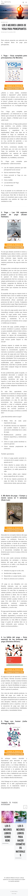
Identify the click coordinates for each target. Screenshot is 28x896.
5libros (16, 891)
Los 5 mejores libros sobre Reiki (7, 833)
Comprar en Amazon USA (14, 88)
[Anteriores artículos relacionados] (21, 807)
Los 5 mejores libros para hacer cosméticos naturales (20, 840)
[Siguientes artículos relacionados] (25, 807)
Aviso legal (14, 893)
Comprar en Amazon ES (14, 86)
